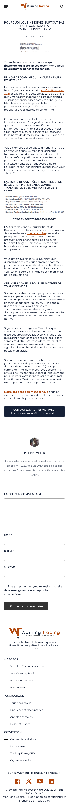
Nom (8, 534)
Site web (9, 566)
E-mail (9, 550)
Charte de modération (35, 800)
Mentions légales (14, 796)
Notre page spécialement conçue (26, 391)
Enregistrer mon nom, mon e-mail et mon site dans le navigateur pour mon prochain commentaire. (33, 590)
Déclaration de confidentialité (47, 796)
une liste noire (36, 233)
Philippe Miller (34, 452)
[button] (6, 6)
